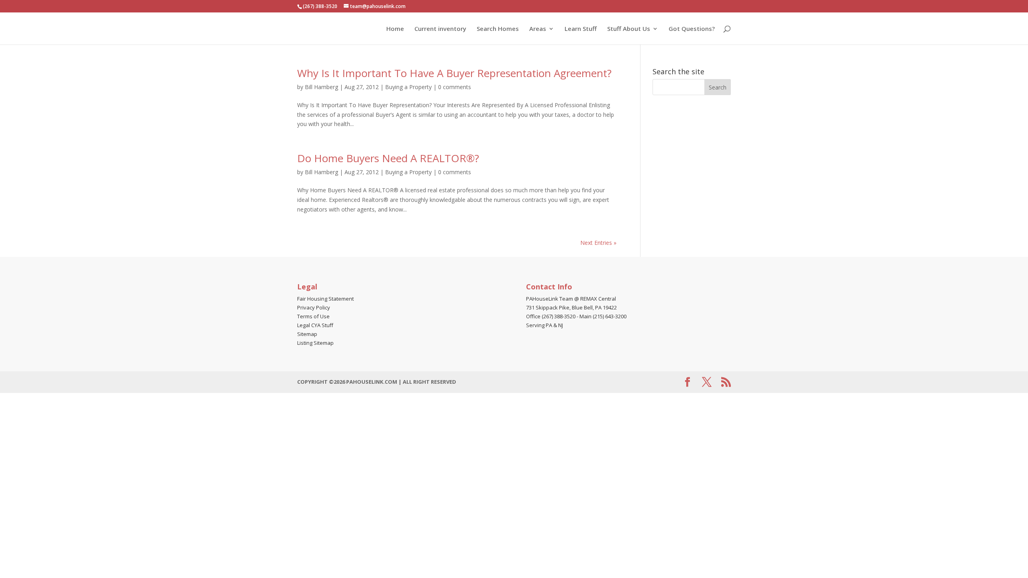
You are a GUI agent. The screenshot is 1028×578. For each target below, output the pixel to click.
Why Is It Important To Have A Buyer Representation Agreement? (454, 73)
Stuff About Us (628, 29)
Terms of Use (313, 316)
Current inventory (440, 29)
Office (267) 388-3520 (550, 316)
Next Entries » (598, 242)
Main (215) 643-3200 (602, 316)
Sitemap (307, 334)
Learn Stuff (581, 29)
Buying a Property (408, 87)
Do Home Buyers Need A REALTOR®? (388, 158)
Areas (537, 29)
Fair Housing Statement (325, 298)
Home (395, 29)
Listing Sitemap (315, 342)
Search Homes (498, 29)
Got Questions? (692, 29)
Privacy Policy (313, 307)
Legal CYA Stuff (315, 325)
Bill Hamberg (321, 87)
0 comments (454, 87)
